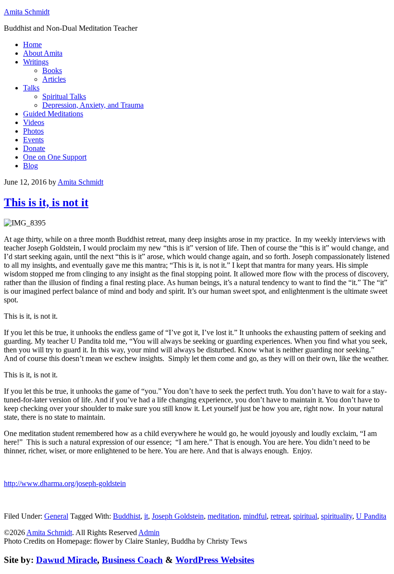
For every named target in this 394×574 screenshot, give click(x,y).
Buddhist (126, 516)
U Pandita (371, 516)
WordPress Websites (214, 560)
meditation (223, 516)
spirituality (336, 516)
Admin (149, 532)
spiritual (305, 516)
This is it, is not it (46, 202)
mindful (255, 516)
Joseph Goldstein (178, 516)
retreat (280, 516)
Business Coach (132, 560)
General (56, 516)
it (146, 516)
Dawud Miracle (66, 560)
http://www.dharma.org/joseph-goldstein (65, 483)
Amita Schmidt (26, 12)
